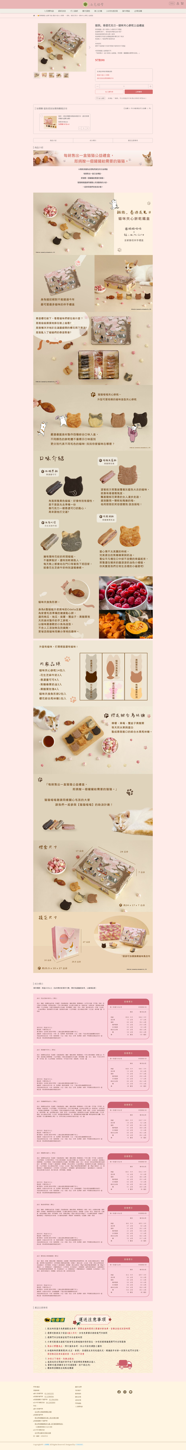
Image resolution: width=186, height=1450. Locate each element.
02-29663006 (53, 1399)
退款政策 (78, 1400)
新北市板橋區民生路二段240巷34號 (47, 1418)
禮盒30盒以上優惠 (103, 75)
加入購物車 (109, 92)
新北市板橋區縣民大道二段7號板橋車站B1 (49, 1424)
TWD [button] (172, 3)
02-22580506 (49, 1396)
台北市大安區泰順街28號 (43, 1412)
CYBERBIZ (79, 1444)
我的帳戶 (78, 1390)
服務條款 (78, 1393)
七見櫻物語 (79, 1406)
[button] (89, 47)
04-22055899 (50, 1402)
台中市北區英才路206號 (43, 1433)
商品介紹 (53, 140)
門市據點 (78, 1403)
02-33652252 (49, 1393)
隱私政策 (78, 1397)
